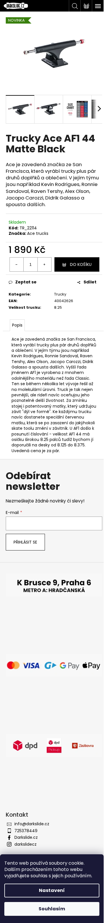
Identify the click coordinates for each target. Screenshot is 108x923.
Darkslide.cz (26, 837)
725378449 (25, 831)
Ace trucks (37, 233)
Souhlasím (52, 908)
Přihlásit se (25, 542)
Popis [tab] (17, 325)
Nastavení (52, 890)
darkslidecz (25, 844)
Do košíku (81, 264)
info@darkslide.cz (31, 824)
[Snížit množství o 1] (17, 264)
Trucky (60, 294)
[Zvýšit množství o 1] (44, 264)
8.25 (58, 307)
